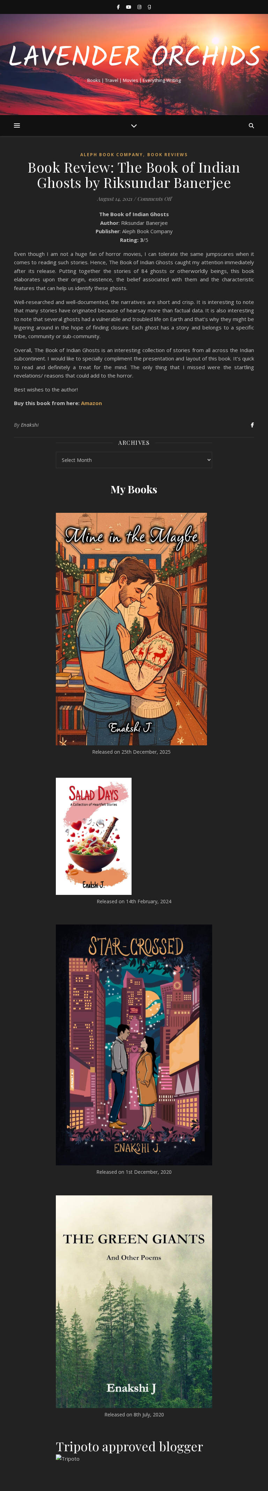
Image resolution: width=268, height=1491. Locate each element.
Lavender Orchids (134, 59)
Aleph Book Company (111, 155)
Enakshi (30, 424)
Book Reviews (167, 155)
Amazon (91, 403)
